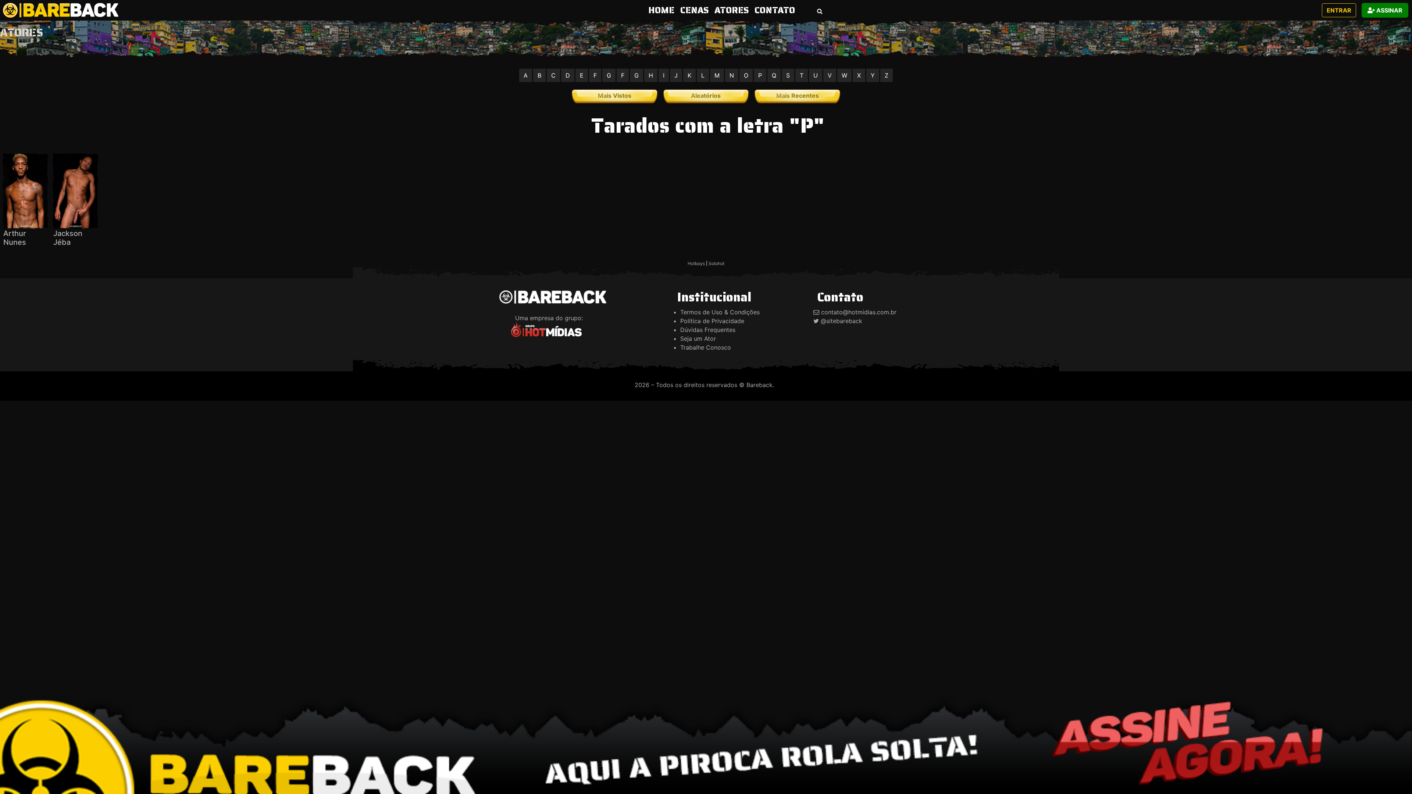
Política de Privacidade (712, 321)
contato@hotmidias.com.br (858, 312)
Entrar (1339, 10)
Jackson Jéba (67, 238)
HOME (662, 10)
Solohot (716, 263)
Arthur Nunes (14, 238)
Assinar (1388, 10)
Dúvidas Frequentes (707, 329)
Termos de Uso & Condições (720, 312)
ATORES (731, 10)
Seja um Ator (698, 338)
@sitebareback (841, 321)
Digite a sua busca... (795, 35)
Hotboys (696, 263)
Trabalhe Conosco (705, 347)
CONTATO (775, 10)
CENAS (694, 10)
